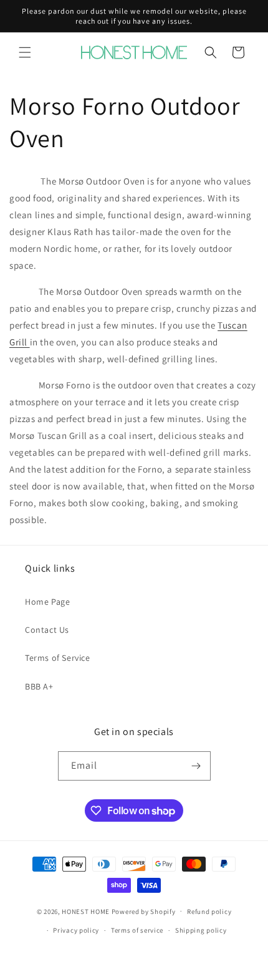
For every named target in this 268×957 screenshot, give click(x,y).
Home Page (47, 601)
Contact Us (47, 629)
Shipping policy (201, 930)
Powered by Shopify (144, 911)
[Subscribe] (196, 766)
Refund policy (209, 911)
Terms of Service (57, 657)
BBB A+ (39, 686)
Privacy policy (76, 930)
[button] (25, 52)
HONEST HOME (86, 911)
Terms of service (137, 930)
